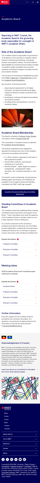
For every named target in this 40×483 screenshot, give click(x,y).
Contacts (7, 428)
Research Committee (10, 255)
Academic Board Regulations (14, 80)
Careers (6, 425)
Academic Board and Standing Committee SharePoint (20, 193)
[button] (33, 2)
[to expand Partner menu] (36, 448)
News (6, 413)
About (5, 453)
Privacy (32, 464)
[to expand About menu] (36, 453)
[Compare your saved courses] (28, 2)
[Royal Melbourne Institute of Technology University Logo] (5, 2)
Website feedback (17, 466)
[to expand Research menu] (36, 443)
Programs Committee (10, 244)
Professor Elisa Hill (22, 139)
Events (6, 416)
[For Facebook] (3, 459)
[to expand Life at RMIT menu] (36, 439)
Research (6, 443)
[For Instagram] (11, 459)
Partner (5, 448)
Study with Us (7, 434)
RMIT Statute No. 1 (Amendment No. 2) (20, 78)
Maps (6, 422)
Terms (27, 464)
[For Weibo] (24, 459)
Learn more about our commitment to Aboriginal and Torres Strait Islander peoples (18, 370)
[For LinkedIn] (15, 459)
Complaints (27, 466)
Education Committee (10, 249)
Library (6, 419)
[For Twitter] (7, 459)
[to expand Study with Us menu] (36, 434)
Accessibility (6, 466)
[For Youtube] (20, 459)
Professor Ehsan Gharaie (27, 136)
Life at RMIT (7, 439)
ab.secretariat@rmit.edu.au (12, 326)
